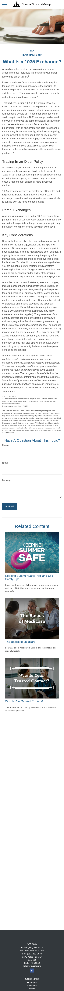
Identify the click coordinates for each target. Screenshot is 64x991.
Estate (32, 988)
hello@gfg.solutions (32, 966)
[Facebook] (32, 971)
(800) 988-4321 (36, 950)
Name (5, 445)
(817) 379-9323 (35, 947)
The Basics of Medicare (20, 641)
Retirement (32, 982)
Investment (32, 985)
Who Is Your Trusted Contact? (24, 701)
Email (5, 462)
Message (7, 480)
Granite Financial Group (36, 5)
